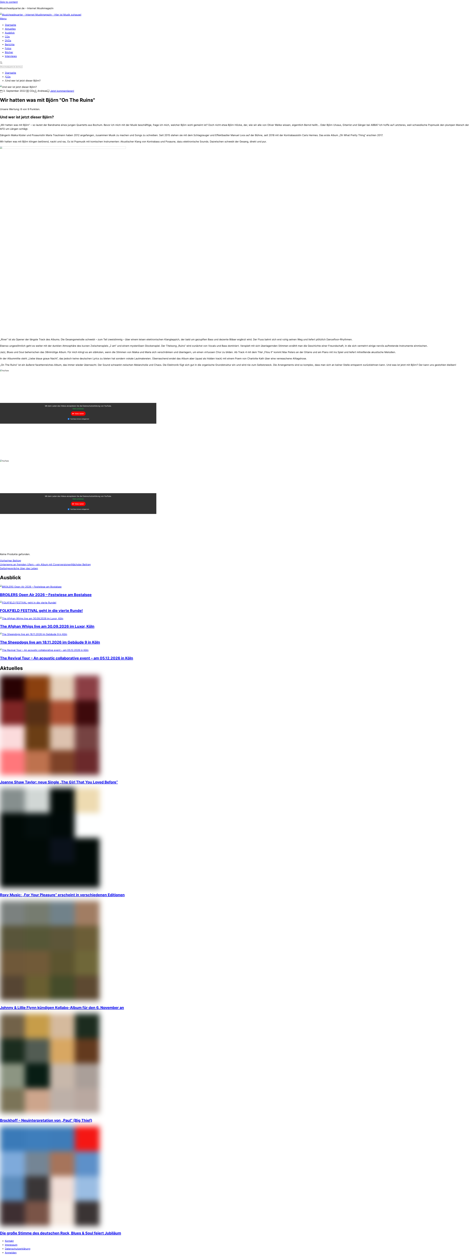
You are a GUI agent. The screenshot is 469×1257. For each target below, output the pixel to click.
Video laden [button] (79, 414)
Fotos (8, 48)
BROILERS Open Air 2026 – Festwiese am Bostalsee (46, 594)
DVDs (8, 40)
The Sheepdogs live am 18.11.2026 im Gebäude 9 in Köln (50, 642)
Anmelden (11, 1252)
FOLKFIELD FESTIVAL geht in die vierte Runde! (41, 610)
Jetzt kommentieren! (62, 90)
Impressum (11, 1244)
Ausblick (10, 32)
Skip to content (9, 1)
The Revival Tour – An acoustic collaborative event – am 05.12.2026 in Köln (66, 658)
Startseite (10, 24)
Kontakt (9, 1240)
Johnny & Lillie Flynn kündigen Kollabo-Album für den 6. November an (62, 1007)
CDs (7, 36)
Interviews (11, 56)
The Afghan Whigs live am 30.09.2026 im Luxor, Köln (47, 626)
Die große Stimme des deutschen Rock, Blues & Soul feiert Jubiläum (60, 1233)
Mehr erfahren (78, 409)
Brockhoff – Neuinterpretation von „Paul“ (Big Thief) (46, 1120)
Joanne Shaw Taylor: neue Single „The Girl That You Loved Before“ (59, 782)
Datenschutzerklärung (17, 1248)
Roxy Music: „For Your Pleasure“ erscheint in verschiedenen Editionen (62, 895)
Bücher (9, 52)
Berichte (10, 44)
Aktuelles (10, 28)
